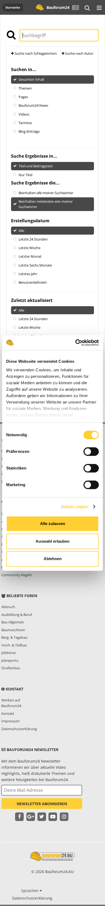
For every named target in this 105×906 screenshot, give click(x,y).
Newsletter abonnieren (42, 803)
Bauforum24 (58, 7)
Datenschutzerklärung (19, 728)
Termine (25, 122)
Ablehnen (53, 558)
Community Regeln (16, 574)
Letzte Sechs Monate (35, 264)
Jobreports (9, 660)
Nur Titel (25, 174)
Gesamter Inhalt (31, 79)
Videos (24, 114)
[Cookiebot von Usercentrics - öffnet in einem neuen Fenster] (75, 342)
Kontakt (7, 713)
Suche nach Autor (78, 53)
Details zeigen (74, 506)
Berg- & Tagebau (14, 637)
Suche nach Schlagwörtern (35, 53)
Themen (25, 88)
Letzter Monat (30, 256)
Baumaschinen (13, 629)
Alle (21, 230)
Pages (23, 96)
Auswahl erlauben (52, 541)
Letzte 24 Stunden (33, 239)
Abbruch (8, 606)
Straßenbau (10, 667)
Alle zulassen (52, 523)
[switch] (91, 451)
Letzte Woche (29, 247)
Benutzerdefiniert (33, 282)
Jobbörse (8, 652)
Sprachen (30, 890)
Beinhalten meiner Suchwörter (46, 192)
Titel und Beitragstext (36, 166)
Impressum (10, 721)
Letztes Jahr (28, 273)
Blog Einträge (29, 131)
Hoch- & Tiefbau (14, 645)
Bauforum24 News (33, 105)
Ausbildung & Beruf (16, 614)
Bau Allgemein (12, 622)
